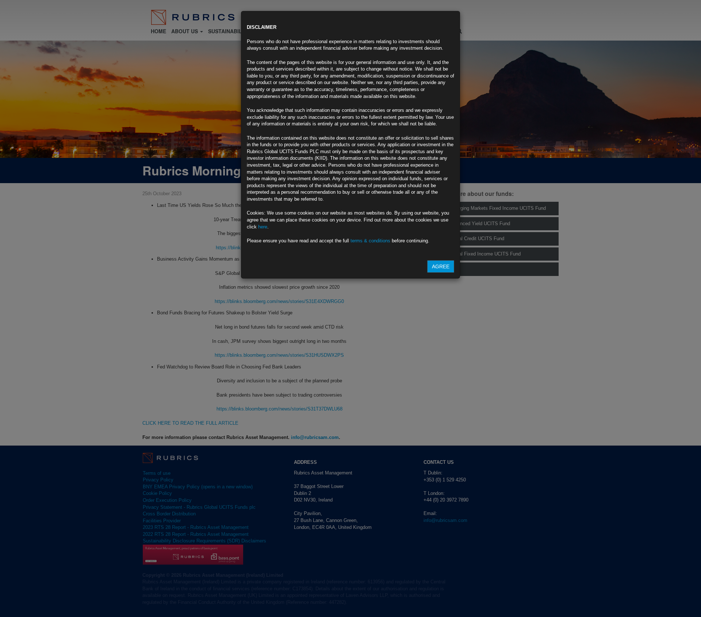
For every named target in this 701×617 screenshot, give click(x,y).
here (262, 227)
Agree (440, 266)
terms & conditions (370, 240)
